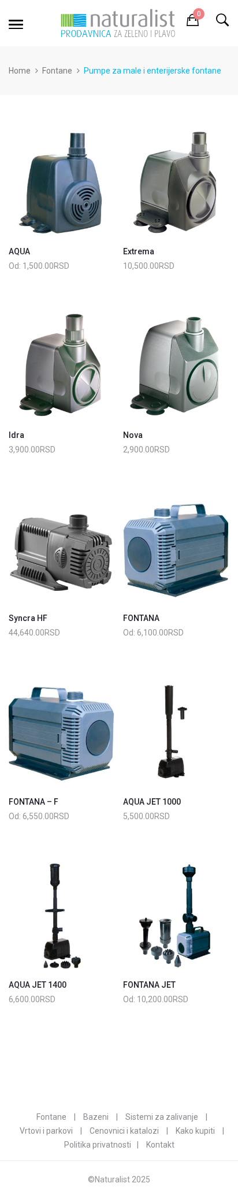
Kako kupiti (195, 1131)
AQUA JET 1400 (37, 984)
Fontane (57, 70)
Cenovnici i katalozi (124, 1131)
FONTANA (141, 618)
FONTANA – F (33, 801)
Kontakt (160, 1145)
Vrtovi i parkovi (46, 1131)
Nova (133, 435)
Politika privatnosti (97, 1145)
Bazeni (96, 1117)
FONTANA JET (149, 984)
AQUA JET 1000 (152, 801)
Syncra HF (28, 618)
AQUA (19, 251)
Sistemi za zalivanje (161, 1117)
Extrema (138, 251)
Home (20, 70)
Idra (16, 435)
